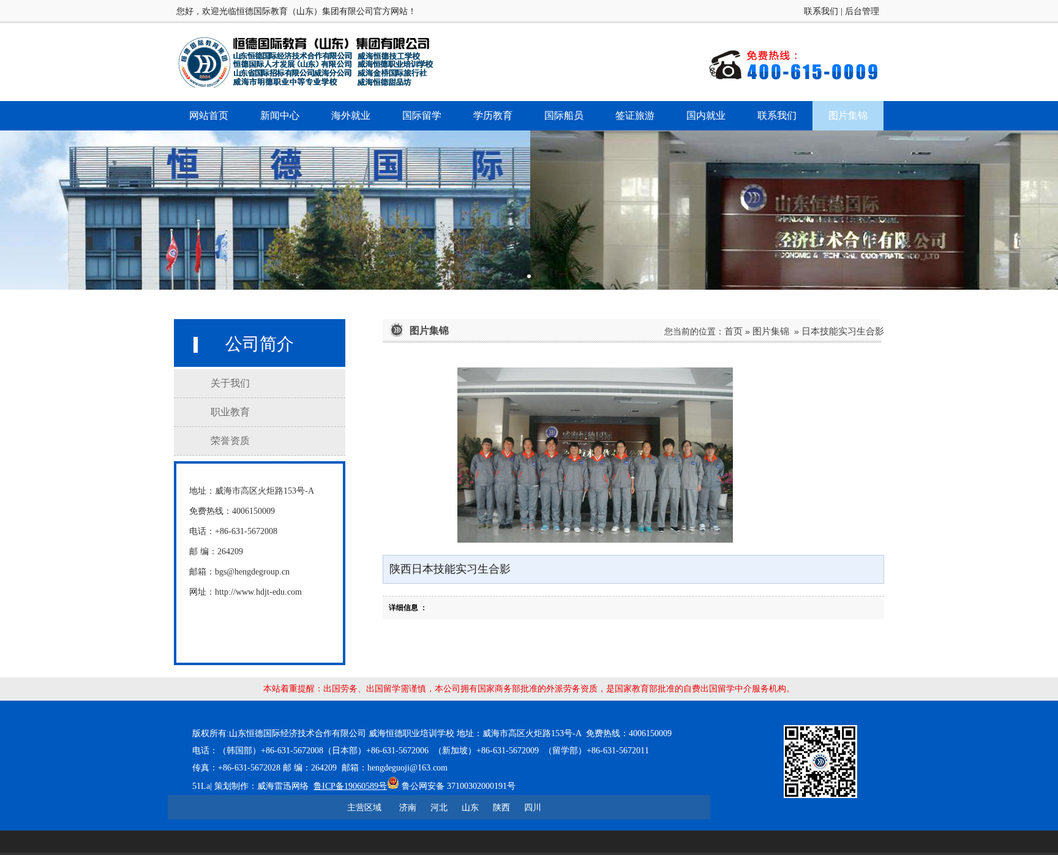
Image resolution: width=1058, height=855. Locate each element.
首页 (733, 331)
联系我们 (821, 11)
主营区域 (364, 807)
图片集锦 (770, 331)
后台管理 (862, 11)
